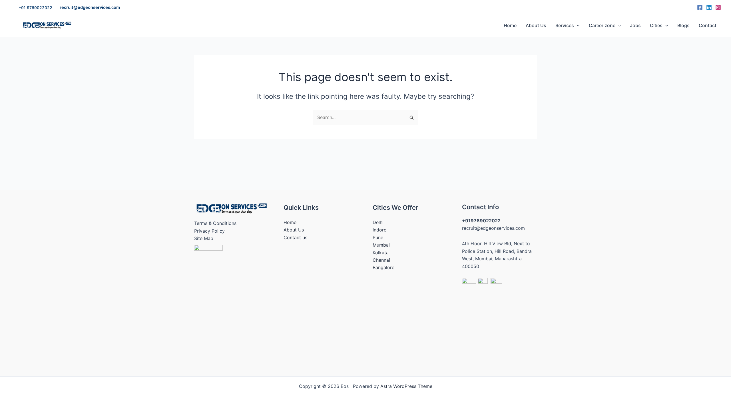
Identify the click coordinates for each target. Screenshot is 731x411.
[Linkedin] (709, 7)
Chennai (381, 260)
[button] (35, 7)
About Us (536, 25)
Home (510, 25)
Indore (379, 230)
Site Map (203, 238)
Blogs (683, 25)
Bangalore (383, 267)
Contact (707, 25)
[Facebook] (700, 7)
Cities (656, 25)
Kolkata (381, 252)
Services (564, 25)
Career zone (602, 25)
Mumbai (381, 245)
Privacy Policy (209, 231)
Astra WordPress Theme (406, 386)
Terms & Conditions (215, 223)
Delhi (378, 222)
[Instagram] (718, 7)
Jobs (635, 25)
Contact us (295, 237)
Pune (378, 237)
